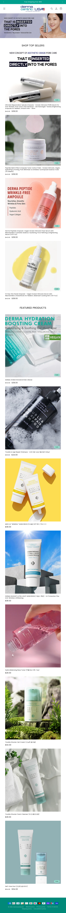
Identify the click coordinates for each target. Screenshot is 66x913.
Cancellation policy (40, 909)
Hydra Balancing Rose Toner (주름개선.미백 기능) (22, 670)
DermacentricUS (18, 907)
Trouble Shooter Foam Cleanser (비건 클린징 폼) (22, 814)
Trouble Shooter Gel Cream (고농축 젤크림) (20, 742)
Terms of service (52, 907)
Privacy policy (41, 907)
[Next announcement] (62, 2)
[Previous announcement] (4, 2)
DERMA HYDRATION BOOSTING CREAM (18, 380)
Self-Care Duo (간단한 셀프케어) (16, 886)
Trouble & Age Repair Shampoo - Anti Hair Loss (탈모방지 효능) (27, 452)
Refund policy (30, 907)
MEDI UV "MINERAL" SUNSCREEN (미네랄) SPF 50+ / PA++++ (25, 524)
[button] (4, 8)
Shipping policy (27, 909)
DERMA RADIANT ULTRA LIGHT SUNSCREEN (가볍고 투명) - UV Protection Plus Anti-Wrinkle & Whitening (32, 597)
